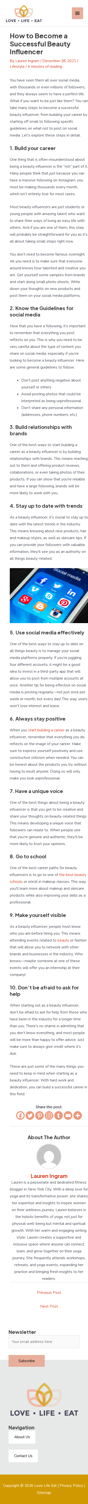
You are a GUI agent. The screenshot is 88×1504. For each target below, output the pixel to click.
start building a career (46, 730)
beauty (63, 940)
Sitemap (44, 1492)
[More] (77, 1115)
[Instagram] (49, 1115)
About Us (22, 1436)
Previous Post (49, 1292)
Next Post (49, 1306)
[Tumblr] (58, 1115)
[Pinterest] (39, 1115)
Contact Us (23, 1455)
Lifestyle (17, 66)
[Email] (68, 1115)
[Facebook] (20, 1115)
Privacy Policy (71, 1485)
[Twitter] (30, 1115)
